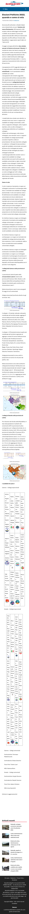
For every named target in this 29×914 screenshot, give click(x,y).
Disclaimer (14, 880)
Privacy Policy (20, 878)
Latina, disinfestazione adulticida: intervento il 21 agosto (16, 859)
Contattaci (14, 903)
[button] (26, 9)
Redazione (13, 878)
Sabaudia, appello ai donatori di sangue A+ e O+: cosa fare (16, 852)
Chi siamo (7, 878)
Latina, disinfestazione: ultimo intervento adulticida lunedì (16, 835)
